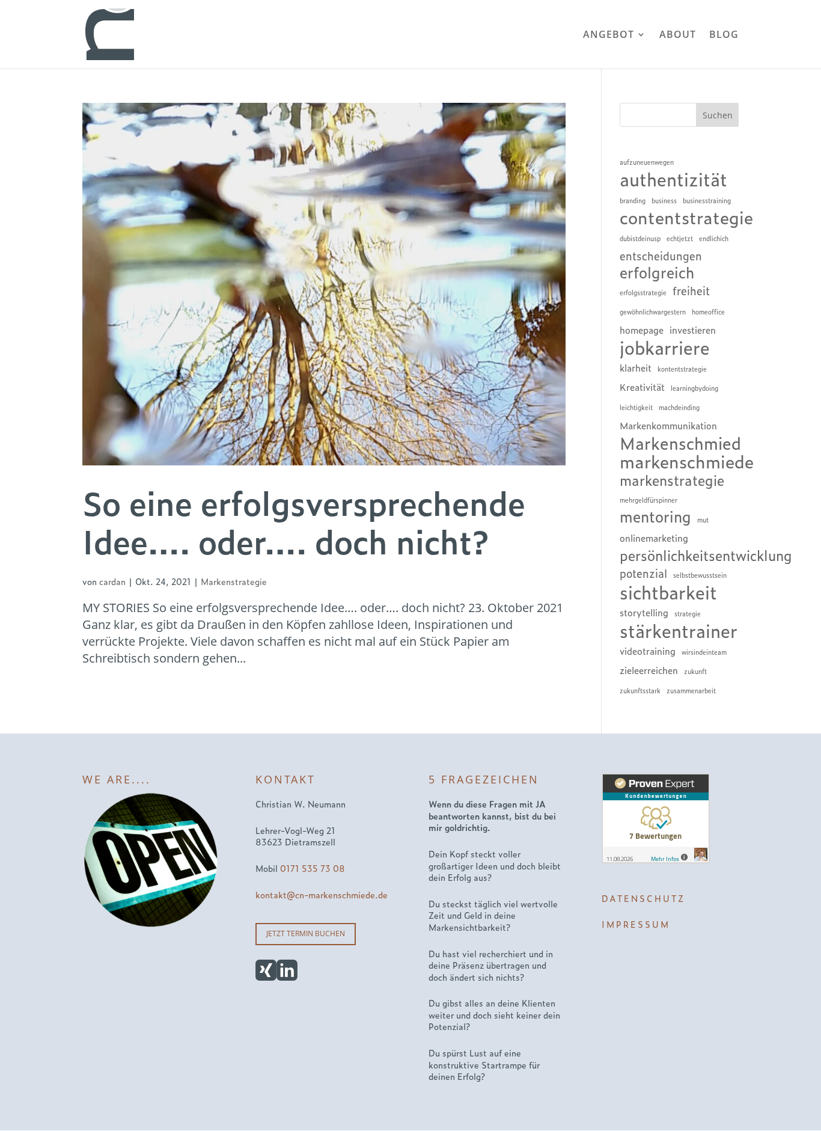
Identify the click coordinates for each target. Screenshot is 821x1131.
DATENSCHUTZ (643, 898)
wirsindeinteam (704, 652)
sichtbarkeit (668, 591)
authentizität (673, 178)
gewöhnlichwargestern (653, 311)
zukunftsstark (640, 690)
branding (633, 200)
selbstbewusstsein (700, 575)
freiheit (691, 290)
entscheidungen (661, 255)
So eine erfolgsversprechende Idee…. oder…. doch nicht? (303, 521)
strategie (687, 613)
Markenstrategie (234, 581)
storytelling (644, 612)
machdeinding (679, 407)
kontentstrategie (682, 368)
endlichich (713, 238)
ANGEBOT (608, 35)
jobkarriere (665, 347)
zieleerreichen (649, 670)
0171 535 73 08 (312, 868)
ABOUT (677, 35)
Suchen (718, 115)
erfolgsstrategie (643, 292)
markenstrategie (672, 479)
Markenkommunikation (668, 425)
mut (703, 519)
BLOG (724, 35)
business (664, 200)
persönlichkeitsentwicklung (706, 555)
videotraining (648, 651)
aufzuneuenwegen (647, 162)
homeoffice (708, 311)
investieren (693, 330)
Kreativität (642, 387)
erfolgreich (657, 272)
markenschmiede (687, 461)
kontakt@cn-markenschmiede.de (321, 894)
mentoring (655, 516)
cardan (112, 581)
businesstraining (707, 200)
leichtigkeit (636, 407)
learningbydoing (694, 388)
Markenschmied (680, 442)
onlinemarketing (654, 538)
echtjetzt (680, 238)
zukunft (695, 671)
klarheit (636, 368)
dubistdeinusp (640, 238)
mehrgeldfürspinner (648, 499)
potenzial (643, 573)
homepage (642, 330)
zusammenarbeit (691, 690)
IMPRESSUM (636, 924)
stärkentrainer (678, 630)
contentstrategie (686, 217)
